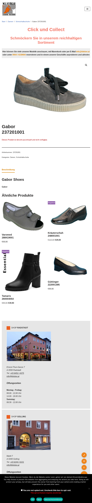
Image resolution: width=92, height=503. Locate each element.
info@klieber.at (83, 52)
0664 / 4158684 (19, 55)
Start (3, 21)
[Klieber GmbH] (9, 9)
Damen (10, 21)
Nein (39, 499)
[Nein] (89, 488)
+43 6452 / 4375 (17, 373)
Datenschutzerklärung (53, 499)
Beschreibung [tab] (8, 170)
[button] (86, 65)
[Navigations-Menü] (87, 9)
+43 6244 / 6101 (17, 462)
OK (33, 499)
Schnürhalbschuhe (23, 21)
